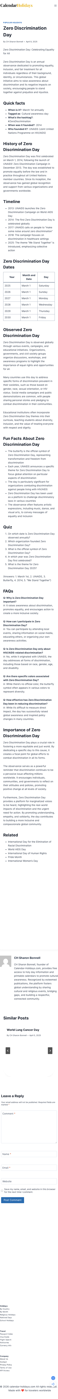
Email (6, 1167)
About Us (4, 1359)
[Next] (50, 1050)
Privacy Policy (6, 1365)
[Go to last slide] (8, 1050)
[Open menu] (55, 5)
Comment (8, 1113)
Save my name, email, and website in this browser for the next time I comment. (29, 1190)
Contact (3, 1362)
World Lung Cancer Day (23, 1030)
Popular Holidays (12, 23)
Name (6, 1154)
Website (7, 1181)
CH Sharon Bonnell (14, 41)
